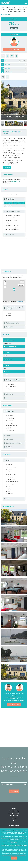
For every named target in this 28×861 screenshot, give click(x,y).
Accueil (14, 808)
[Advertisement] (14, 253)
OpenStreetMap (20, 301)
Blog (14, 820)
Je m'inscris (14, 791)
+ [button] (5, 282)
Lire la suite (7, 167)
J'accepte (14, 858)
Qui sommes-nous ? (14, 811)
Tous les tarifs (14, 28)
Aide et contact (14, 815)
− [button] (5, 284)
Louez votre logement (14, 813)
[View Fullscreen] (5, 287)
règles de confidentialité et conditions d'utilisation (14, 855)
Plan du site (14, 818)
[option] (9, 123)
